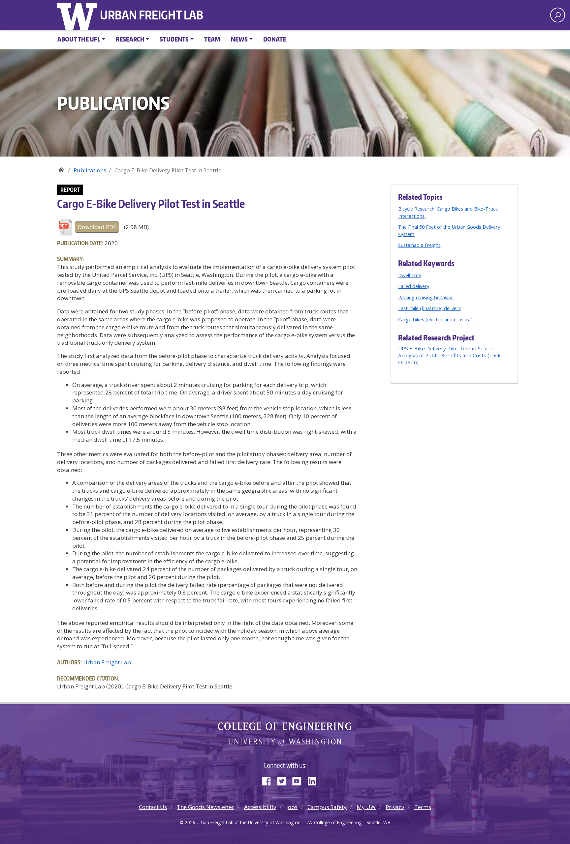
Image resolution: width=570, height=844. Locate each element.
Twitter (284, 779)
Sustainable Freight (419, 245)
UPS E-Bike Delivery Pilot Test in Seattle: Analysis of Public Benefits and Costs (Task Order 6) (449, 355)
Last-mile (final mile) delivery (429, 308)
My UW (366, 807)
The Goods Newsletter (205, 807)
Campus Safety (327, 807)
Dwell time (409, 275)
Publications (90, 170)
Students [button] (174, 39)
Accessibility (260, 807)
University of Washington (78, 15)
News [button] (239, 39)
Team (212, 39)
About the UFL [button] (78, 39)
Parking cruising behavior (425, 297)
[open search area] (557, 15)
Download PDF (97, 227)
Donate (274, 39)
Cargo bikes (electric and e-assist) (435, 319)
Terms (422, 807)
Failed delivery (413, 286)
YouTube (299, 779)
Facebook (269, 779)
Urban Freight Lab (151, 14)
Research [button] (130, 39)
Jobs (292, 807)
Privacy (395, 807)
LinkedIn (314, 779)
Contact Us (153, 807)
